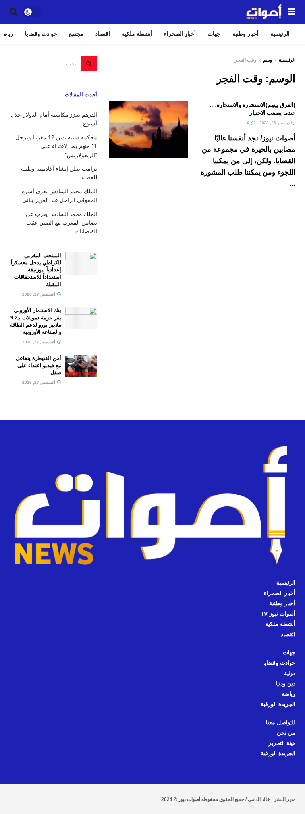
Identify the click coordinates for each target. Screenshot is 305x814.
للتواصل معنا (280, 722)
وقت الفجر (246, 60)
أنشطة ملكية (137, 34)
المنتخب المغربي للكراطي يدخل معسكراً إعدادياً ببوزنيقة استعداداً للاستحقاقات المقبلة (36, 269)
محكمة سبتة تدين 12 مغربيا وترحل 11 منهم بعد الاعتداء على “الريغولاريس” (56, 146)
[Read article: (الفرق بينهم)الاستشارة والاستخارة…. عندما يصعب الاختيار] (148, 129)
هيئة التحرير (281, 743)
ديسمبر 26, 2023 (275, 123)
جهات (214, 34)
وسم (267, 60)
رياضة (288, 694)
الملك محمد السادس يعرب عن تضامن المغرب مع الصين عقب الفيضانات (61, 223)
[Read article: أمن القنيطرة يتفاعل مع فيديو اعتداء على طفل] (81, 366)
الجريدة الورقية (278, 704)
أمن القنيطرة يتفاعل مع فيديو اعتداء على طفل (38, 365)
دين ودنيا (285, 683)
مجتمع (76, 34)
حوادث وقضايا (41, 34)
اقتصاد (102, 34)
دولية (289, 673)
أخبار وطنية (245, 34)
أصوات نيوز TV (278, 613)
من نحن (286, 732)
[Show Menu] (291, 12)
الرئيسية (280, 34)
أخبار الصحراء (180, 34)
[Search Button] (13, 12)
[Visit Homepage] (264, 12)
